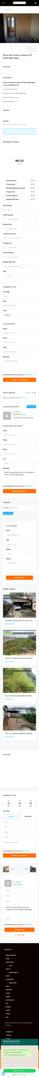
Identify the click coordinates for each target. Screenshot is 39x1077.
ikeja (7, 986)
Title (7, 540)
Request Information (19, 491)
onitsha (8, 1007)
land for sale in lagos (28, 633)
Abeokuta (9, 989)
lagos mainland (11, 955)
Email (5, 347)
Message (6, 357)
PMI (4, 271)
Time (4, 311)
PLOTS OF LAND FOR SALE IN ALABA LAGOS (21, 658)
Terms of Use (28, 375)
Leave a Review (8, 513)
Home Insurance (8, 253)
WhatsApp (30, 418)
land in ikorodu (8, 673)
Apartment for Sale (9, 595)
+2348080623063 (18, 418)
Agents (8, 1038)
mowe (8, 993)
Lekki (7, 958)
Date (4, 301)
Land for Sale (16, 633)
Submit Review (19, 578)
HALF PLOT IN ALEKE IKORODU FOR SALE (20, 696)
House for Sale (26, 595)
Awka (7, 976)
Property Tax (7, 243)
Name (5, 328)
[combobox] (19, 296)
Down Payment (8, 215)
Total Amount (7, 205)
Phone (5, 338)
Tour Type (6, 292)
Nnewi (8, 1014)
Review (8, 559)
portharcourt (10, 1000)
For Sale (18, 595)
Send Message (19, 930)
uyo (7, 1017)
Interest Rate (7, 224)
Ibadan (8, 996)
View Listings (31, 406)
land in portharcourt (28, 708)
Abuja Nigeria (13, 972)
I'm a (4, 459)
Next (26, 869)
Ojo (7, 1003)
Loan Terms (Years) (9, 234)
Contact (8, 1035)
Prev (12, 869)
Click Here (24, 398)
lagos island (10, 962)
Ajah (10, 965)
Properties (9, 1032)
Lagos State (10, 979)
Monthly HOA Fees (9, 262)
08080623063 (18, 414)
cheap (5, 598)
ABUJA (8, 969)
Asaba (8, 1010)
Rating (8, 549)
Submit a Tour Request (19, 380)
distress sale (12, 598)
